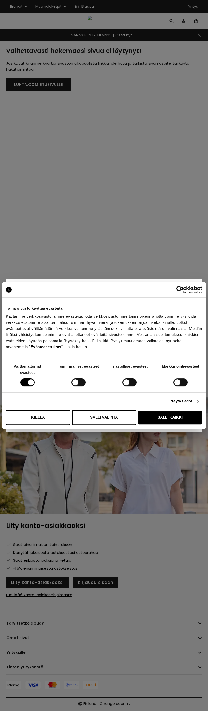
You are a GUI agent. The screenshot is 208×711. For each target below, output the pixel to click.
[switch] (78, 382)
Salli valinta (104, 417)
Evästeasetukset (46, 347)
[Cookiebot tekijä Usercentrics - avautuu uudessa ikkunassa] (180, 290)
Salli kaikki (170, 417)
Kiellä (38, 417)
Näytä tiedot (181, 401)
